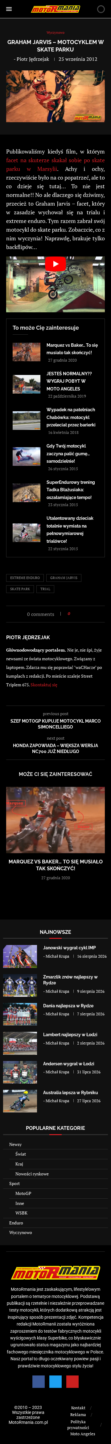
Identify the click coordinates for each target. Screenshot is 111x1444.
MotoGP (23, 1193)
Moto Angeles (82, 1434)
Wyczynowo (20, 1232)
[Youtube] (72, 1381)
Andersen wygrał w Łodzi (68, 1063)
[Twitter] (55, 1381)
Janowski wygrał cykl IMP (69, 947)
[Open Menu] (9, 9)
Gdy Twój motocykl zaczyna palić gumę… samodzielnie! (68, 453)
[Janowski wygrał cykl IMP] (20, 956)
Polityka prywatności (78, 1425)
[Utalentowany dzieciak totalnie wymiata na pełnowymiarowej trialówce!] (26, 533)
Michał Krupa (57, 956)
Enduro (16, 1223)
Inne (19, 1203)
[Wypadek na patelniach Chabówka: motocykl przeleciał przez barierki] (26, 420)
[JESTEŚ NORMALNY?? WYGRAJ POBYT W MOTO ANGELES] (26, 384)
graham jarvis (63, 578)
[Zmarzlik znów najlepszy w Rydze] (20, 985)
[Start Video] (55, 284)
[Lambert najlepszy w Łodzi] (20, 1043)
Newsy (15, 1144)
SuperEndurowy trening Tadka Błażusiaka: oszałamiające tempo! (71, 490)
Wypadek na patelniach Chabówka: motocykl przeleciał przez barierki (71, 417)
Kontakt (78, 1408)
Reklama (78, 1414)
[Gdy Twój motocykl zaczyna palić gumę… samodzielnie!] (26, 456)
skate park (20, 589)
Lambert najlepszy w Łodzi (70, 1034)
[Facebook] (38, 1381)
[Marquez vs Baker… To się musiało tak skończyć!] (26, 352)
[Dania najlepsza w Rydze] (20, 1014)
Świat (20, 1154)
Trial (45, 589)
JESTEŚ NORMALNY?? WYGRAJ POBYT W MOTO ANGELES (69, 381)
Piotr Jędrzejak (33, 59)
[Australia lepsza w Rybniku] (20, 1101)
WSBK (21, 1213)
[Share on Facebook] (76, 614)
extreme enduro (25, 578)
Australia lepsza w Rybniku (70, 1092)
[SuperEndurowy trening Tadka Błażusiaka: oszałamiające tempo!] (26, 493)
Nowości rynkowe (32, 1174)
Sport (14, 1183)
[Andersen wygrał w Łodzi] (20, 1072)
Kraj (19, 1164)
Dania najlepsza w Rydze (68, 1005)
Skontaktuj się (44, 685)
